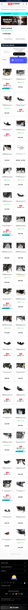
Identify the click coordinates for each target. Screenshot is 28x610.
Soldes (13, 598)
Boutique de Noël (10, 600)
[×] (27, 13)
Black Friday (3, 600)
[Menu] (1, 4)
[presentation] (2, 1)
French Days (18, 598)
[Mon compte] (23, 4)
